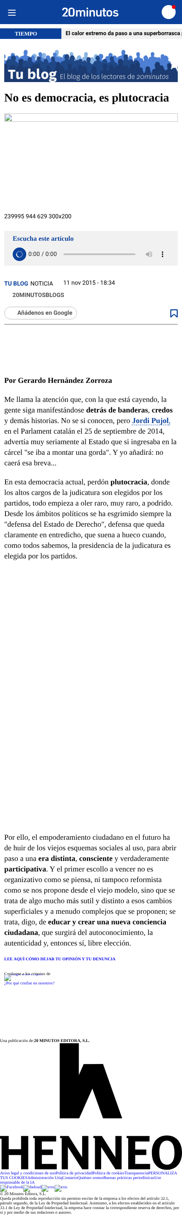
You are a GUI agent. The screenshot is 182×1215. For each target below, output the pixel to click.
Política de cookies (108, 1173)
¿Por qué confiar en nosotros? (29, 983)
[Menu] (11, 12)
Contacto (69, 1178)
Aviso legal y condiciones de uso (27, 1173)
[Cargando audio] (19, 254)
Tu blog (16, 283)
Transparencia (136, 1173)
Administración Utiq (45, 1178)
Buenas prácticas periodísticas (128, 1178)
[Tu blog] (91, 65)
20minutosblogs (37, 295)
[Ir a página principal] (90, 12)
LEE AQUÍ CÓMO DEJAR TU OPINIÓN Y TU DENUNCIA (60, 959)
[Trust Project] (23, 974)
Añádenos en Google (44, 313)
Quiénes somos (90, 1178)
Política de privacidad (73, 1173)
